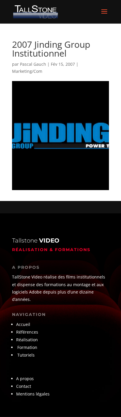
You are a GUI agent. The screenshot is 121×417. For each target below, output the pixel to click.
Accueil (23, 324)
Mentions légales (33, 394)
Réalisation (27, 339)
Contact (23, 386)
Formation (27, 347)
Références (27, 332)
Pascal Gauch (33, 64)
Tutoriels (26, 355)
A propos (25, 378)
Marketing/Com (27, 71)
